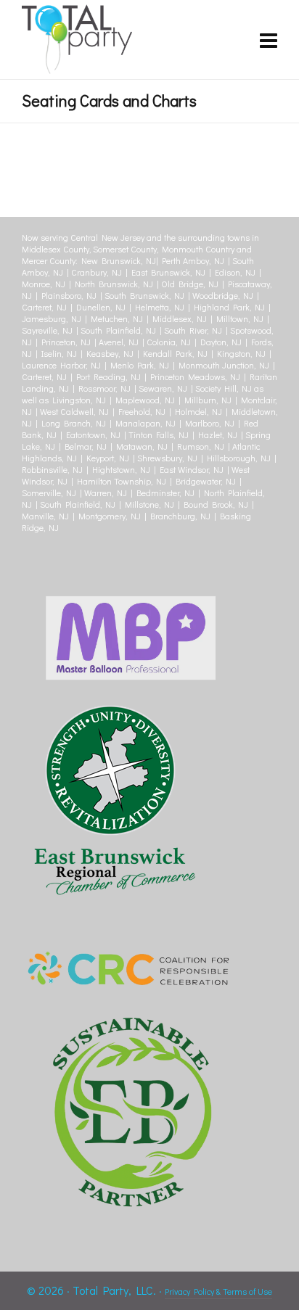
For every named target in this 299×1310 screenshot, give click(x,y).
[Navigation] (268, 40)
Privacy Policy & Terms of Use (218, 1291)
